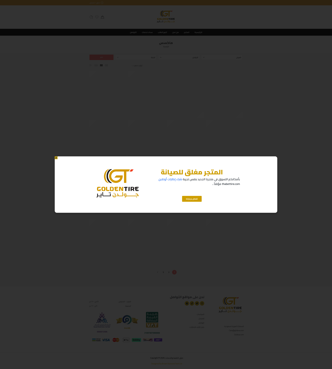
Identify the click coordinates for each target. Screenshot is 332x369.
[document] (166, 184)
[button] (56, 157)
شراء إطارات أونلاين (170, 179)
